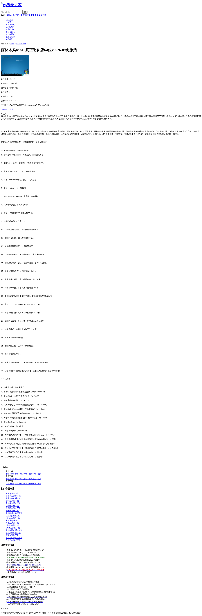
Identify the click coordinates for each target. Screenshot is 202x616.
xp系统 (8, 22)
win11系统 (10, 27)
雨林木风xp (10, 25)
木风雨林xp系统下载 (14, 513)
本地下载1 (10, 474)
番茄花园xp (10, 32)
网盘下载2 (18, 484)
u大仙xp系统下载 (13, 525)
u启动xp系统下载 (13, 516)
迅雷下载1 (10, 479)
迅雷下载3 (27, 479)
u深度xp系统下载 (13, 518)
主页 (12, 44)
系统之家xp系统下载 (14, 498)
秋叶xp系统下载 (12, 501)
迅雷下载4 (36, 479)
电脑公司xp (10, 37)
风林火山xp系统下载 (14, 538)
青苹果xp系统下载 (13, 503)
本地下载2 (18, 474)
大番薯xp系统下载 (13, 520)
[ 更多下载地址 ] (7, 109)
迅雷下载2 (18, 479)
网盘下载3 (27, 484)
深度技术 (18, 15)
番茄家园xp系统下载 (14, 530)
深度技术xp (10, 29)
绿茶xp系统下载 (12, 535)
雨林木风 (10, 15)
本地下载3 (27, 474)
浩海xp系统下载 (12, 506)
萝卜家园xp (10, 34)
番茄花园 (26, 15)
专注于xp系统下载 (13, 540)
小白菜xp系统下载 (13, 533)
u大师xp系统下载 (13, 528)
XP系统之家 (21, 44)
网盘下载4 (36, 484)
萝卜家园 (34, 15)
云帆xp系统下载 (12, 511)
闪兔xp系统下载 (12, 493)
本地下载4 (36, 474)
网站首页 (9, 20)
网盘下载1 (10, 484)
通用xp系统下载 (12, 523)
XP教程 (9, 39)
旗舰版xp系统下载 (13, 508)
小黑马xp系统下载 (13, 496)
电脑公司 (42, 15)
